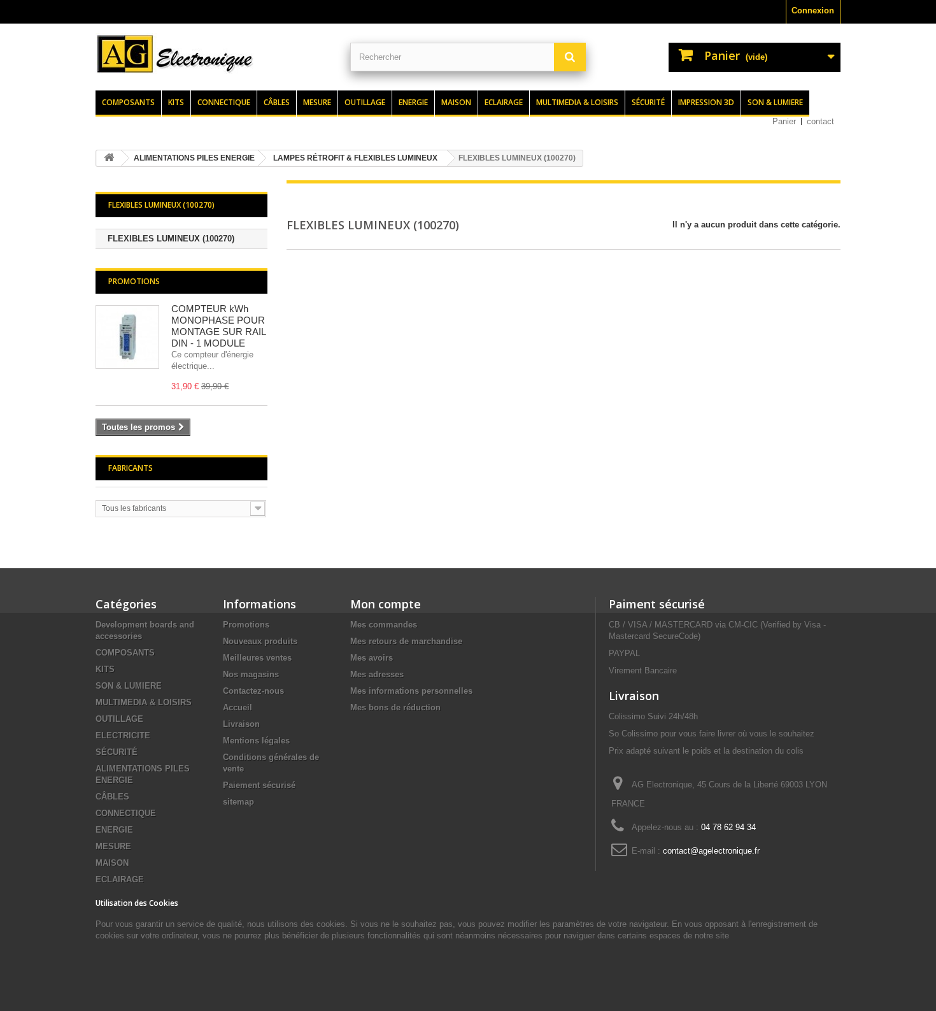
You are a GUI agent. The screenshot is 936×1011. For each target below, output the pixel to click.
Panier (784, 121)
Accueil (237, 707)
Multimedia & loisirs (577, 102)
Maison (456, 102)
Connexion (812, 10)
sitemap (238, 802)
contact (820, 121)
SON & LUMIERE (129, 686)
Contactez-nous (253, 691)
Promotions (134, 281)
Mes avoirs (371, 658)
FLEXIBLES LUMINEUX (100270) (171, 238)
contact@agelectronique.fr (711, 851)
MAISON (112, 863)
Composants (128, 102)
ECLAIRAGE (120, 879)
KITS (105, 669)
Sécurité (648, 102)
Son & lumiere (775, 102)
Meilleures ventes (257, 658)
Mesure (317, 102)
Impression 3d (706, 102)
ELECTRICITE (123, 735)
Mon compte (385, 604)
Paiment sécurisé (657, 604)
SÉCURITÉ (117, 752)
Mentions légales (256, 740)
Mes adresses (377, 674)
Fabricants (130, 467)
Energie (413, 102)
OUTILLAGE (119, 719)
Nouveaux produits (260, 641)
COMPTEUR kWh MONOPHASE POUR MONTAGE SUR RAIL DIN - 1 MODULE (218, 325)
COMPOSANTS (125, 652)
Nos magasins (251, 674)
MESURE (113, 846)
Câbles (277, 102)
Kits (176, 102)
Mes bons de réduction (395, 707)
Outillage (364, 102)
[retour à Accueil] (109, 158)
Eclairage (504, 102)
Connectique (223, 102)
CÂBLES (112, 796)
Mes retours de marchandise (406, 641)
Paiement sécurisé (259, 785)
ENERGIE (114, 830)
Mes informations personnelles (411, 691)
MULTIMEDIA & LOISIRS (144, 702)
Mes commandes (383, 624)
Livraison (241, 724)
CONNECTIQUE (126, 813)
